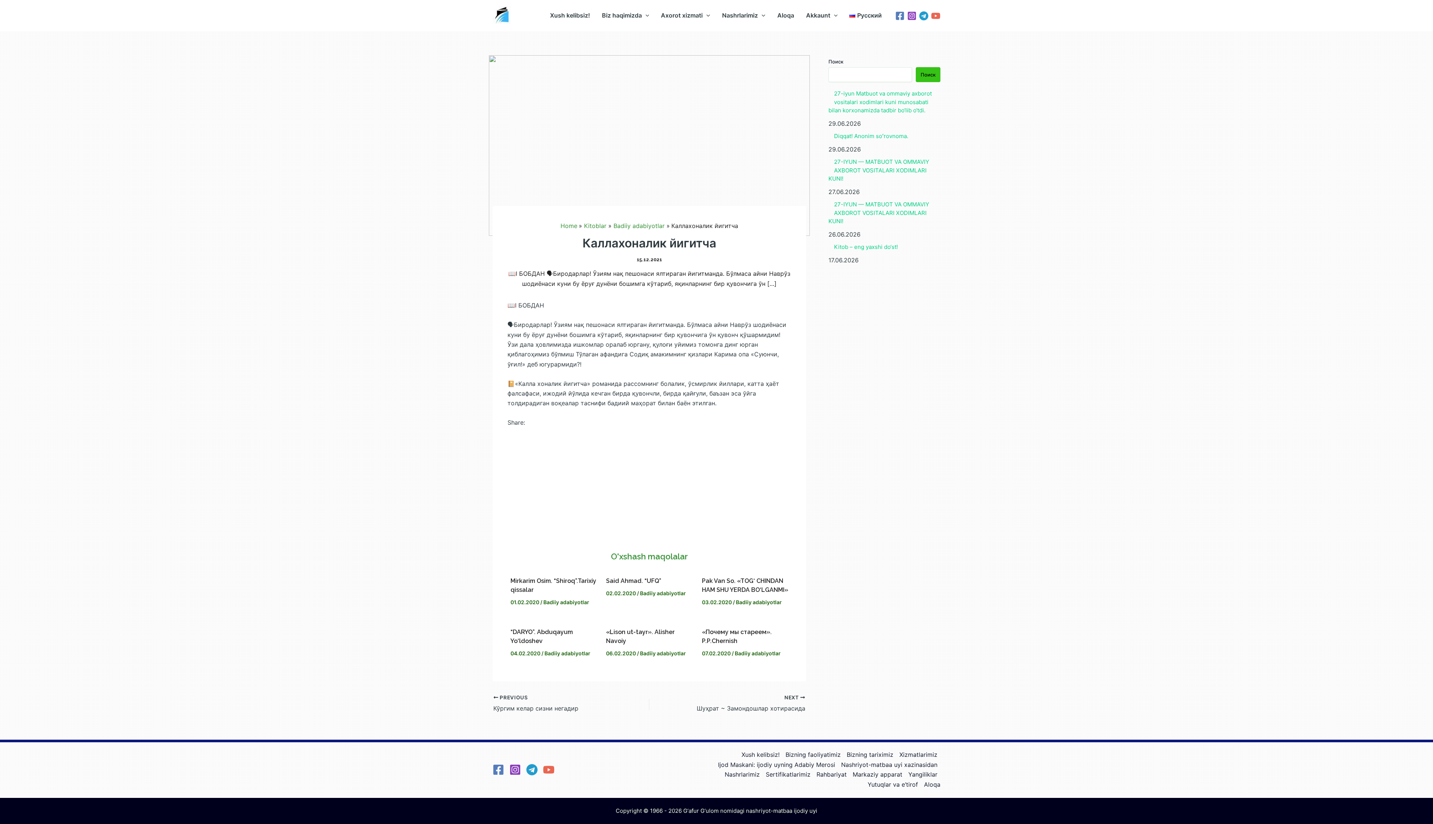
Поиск (835, 62)
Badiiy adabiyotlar (566, 602)
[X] (649, 490)
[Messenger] (649, 472)
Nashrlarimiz (740, 15)
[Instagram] (912, 16)
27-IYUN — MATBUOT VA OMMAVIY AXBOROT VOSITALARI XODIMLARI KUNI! (878, 170)
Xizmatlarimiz (918, 754)
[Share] (649, 526)
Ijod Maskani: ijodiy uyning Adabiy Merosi (776, 764)
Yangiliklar (922, 774)
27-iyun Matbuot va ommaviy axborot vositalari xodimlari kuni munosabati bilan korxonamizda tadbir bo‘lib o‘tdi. (880, 102)
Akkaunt (818, 15)
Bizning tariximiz (870, 754)
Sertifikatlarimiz (788, 774)
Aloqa (785, 15)
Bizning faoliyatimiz (813, 754)
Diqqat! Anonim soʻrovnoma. (871, 136)
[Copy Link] (649, 508)
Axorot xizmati (682, 15)
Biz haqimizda (622, 15)
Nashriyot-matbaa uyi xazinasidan (889, 764)
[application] (645, 15)
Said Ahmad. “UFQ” (633, 580)
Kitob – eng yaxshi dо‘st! (866, 246)
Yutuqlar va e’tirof (893, 784)
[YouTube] (935, 16)
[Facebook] (900, 16)
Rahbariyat (832, 774)
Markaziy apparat (877, 774)
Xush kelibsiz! (570, 15)
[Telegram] (923, 16)
